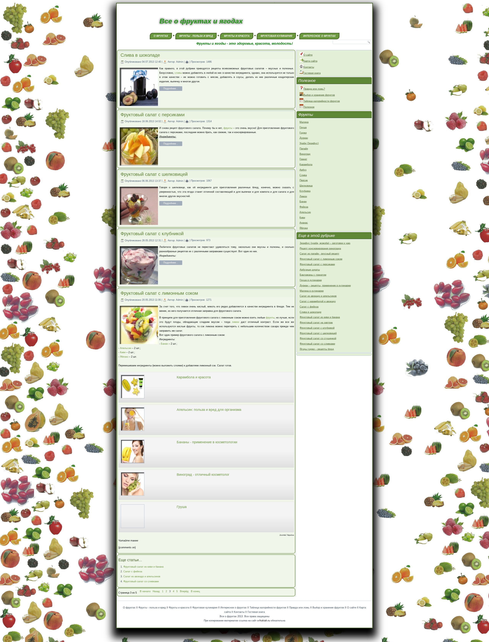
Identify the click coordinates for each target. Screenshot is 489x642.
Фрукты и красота (236, 36)
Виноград (305, 154)
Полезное (308, 107)
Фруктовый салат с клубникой (152, 233)
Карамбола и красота (194, 377)
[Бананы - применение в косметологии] (132, 463)
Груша (182, 507)
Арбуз (303, 169)
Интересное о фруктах (319, 36)
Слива (303, 175)
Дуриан (304, 137)
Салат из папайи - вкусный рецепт (319, 253)
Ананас (304, 222)
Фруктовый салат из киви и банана (143, 566)
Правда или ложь (299, 607)
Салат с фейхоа (132, 571)
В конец (195, 591)
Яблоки (304, 228)
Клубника (305, 191)
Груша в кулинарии (311, 280)
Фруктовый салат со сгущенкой (318, 338)
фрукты (227, 128)
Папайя (304, 148)
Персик (304, 180)
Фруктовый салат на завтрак (316, 322)
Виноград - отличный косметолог (203, 474)
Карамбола (306, 164)
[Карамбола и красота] (132, 398)
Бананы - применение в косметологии (207, 442)
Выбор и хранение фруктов (319, 95)
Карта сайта (310, 61)
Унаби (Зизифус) (309, 143)
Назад (156, 591)
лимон (235, 322)
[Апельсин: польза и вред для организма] (132, 431)
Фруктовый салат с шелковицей (154, 174)
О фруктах (161, 36)
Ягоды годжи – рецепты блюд (317, 349)
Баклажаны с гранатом (313, 274)
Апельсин (125, 348)
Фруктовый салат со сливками (141, 581)
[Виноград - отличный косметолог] (132, 496)
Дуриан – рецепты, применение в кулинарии (325, 285)
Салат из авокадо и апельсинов (141, 576)
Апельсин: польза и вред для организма (209, 410)
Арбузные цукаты (310, 269)
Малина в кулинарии (312, 290)
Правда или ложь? (314, 88)
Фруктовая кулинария (276, 36)
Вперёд (184, 591)
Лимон (303, 196)
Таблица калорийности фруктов (321, 101)
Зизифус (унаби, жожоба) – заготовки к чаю (325, 243)
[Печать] (187, 61)
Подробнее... (170, 88)
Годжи (303, 132)
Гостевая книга (312, 73)
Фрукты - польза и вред (196, 36)
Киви (122, 352)
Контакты (308, 67)
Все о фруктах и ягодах (201, 21)
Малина (304, 122)
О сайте (308, 54)
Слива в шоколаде (140, 55)
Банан (164, 343)
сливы (178, 72)
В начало (145, 591)
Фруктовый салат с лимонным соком (159, 293)
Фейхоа (304, 206)
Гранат (303, 159)
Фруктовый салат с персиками (153, 114)
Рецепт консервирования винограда (320, 248)
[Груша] (132, 528)
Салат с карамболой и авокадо (318, 301)
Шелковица (306, 185)
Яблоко (124, 356)
